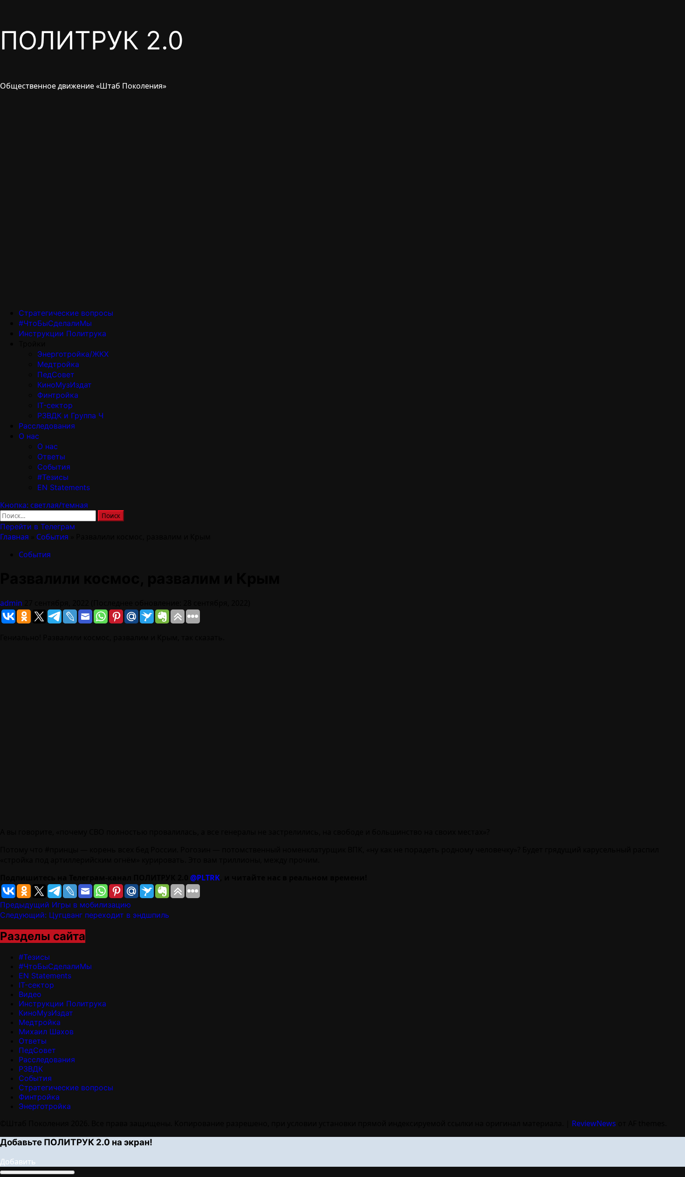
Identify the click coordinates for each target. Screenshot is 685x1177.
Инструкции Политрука (62, 333)
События (53, 466)
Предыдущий (65, 904)
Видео (30, 994)
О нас (29, 436)
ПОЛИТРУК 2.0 (92, 40)
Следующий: (84, 915)
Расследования (47, 425)
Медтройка (58, 364)
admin (12, 603)
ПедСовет (56, 374)
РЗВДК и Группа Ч (70, 415)
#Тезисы (52, 477)
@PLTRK (205, 877)
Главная (14, 537)
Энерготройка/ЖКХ (73, 354)
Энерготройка (45, 1106)
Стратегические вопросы (66, 313)
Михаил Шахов (46, 1031)
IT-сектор (55, 405)
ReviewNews (594, 1123)
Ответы (51, 456)
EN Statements (63, 487)
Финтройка (57, 395)
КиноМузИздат (64, 384)
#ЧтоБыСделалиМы (55, 323)
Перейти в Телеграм (37, 526)
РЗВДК (31, 1068)
